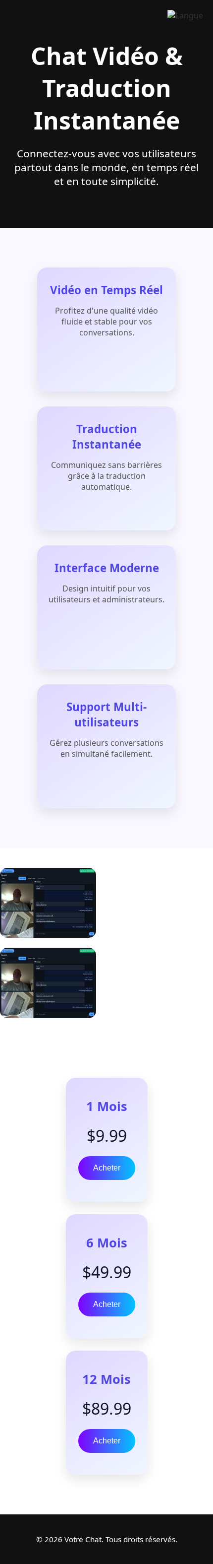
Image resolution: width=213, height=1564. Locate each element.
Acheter (106, 1168)
